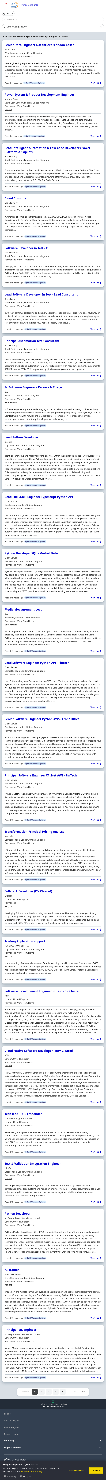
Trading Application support (25, 941)
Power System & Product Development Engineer (39, 95)
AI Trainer (12, 1270)
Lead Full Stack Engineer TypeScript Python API (39, 497)
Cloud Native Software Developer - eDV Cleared (39, 1051)
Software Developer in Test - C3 (27, 248)
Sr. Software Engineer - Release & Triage (33, 387)
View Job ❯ (95, 83)
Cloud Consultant (17, 198)
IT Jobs (7, 1413)
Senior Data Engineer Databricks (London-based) (40, 45)
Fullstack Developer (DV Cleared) (28, 891)
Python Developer (18, 1214)
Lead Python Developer (21, 437)
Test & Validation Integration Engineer (33, 1164)
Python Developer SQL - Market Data (31, 553)
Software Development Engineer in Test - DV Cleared (42, 991)
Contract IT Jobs (12, 1420)
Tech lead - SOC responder (23, 1114)
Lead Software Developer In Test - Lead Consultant (41, 294)
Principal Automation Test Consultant (32, 341)
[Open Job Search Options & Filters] (5, 5)
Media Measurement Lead (23, 609)
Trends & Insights (29, 5)
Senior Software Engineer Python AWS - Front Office (42, 719)
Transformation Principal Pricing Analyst (34, 832)
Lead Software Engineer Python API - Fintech (37, 663)
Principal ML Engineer (20, 1330)
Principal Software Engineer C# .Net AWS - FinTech (41, 775)
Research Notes (12, 1434)
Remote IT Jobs (11, 1427)
